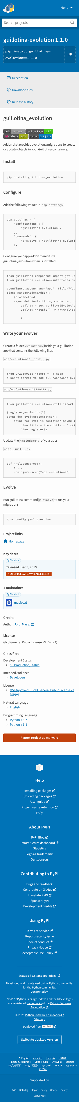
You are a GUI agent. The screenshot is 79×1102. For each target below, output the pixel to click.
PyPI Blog (38, 837)
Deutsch (70, 1062)
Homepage (16, 541)
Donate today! (39, 992)
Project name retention (38, 807)
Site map (39, 1019)
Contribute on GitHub (37, 889)
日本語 (62, 1058)
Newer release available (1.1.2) (29, 574)
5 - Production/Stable (25, 665)
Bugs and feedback (39, 884)
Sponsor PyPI (40, 900)
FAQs (39, 812)
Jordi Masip (22, 624)
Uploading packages (37, 796)
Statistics (39, 848)
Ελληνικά (57, 1062)
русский (46, 1066)
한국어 (43, 1069)
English (15, 707)
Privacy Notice (38, 947)
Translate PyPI (38, 895)
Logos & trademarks (39, 854)
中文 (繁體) (31, 1066)
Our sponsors (39, 859)
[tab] (39, 78)
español (37, 1058)
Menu (64, 7)
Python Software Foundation (43, 1015)
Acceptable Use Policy (37, 952)
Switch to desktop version (39, 1039)
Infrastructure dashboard (38, 842)
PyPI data (12, 560)
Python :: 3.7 (18, 719)
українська (41, 1062)
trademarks (34, 1003)
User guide (37, 801)
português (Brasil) (21, 1062)
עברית (58, 1066)
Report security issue (39, 936)
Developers (17, 677)
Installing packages (37, 790)
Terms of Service (37, 930)
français (50, 1058)
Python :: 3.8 (18, 724)
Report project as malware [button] (39, 737)
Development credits (37, 906)
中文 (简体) (15, 1066)
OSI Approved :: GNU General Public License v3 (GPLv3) (42, 692)
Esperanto (71, 1066)
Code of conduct (38, 942)
